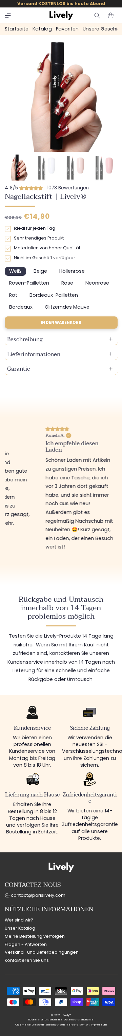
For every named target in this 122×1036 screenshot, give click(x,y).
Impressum (99, 1025)
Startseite (16, 28)
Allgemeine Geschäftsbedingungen (40, 1025)
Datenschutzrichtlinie (79, 1019)
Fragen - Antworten (26, 944)
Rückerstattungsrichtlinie (45, 1019)
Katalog (42, 28)
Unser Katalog (20, 928)
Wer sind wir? (19, 920)
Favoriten (67, 28)
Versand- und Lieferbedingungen (42, 952)
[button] (8, 15)
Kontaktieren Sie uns (27, 960)
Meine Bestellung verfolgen (35, 936)
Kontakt (84, 1025)
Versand (72, 1025)
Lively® (66, 1015)
